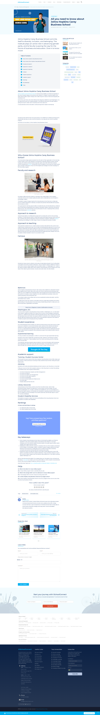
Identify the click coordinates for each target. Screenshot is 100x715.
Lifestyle (69, 74)
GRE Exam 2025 (21, 622)
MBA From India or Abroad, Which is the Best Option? (24, 534)
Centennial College (56, 663)
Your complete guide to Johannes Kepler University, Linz (44, 463)
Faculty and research (27, 64)
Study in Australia (39, 619)
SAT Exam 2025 (50, 622)
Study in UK (26, 619)
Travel (80, 79)
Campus (25, 71)
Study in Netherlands (54, 619)
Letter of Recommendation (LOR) (30, 637)
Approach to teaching (27, 69)
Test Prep (71, 79)
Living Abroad (74, 74)
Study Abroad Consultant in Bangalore (24, 626)
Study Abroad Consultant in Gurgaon (76, 626)
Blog (37, 663)
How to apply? (21, 637)
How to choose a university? (23, 633)
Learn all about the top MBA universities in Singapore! (29, 515)
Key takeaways (26, 82)
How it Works (39, 652)
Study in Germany (69, 619)
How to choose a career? (33, 633)
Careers (38, 665)
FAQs (24, 85)
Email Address (71, 663)
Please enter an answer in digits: (25, 557)
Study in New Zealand (77, 619)
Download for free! (89, 713)
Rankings (25, 79)
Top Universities (76, 79)
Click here (25, 459)
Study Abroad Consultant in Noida (63, 626)
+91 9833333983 (25, 697)
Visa (72, 82)
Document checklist (54, 637)
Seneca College (55, 666)
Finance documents (62, 637)
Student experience (27, 74)
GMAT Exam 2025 (28, 622)
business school (25, 493)
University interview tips (42, 633)
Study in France (46, 619)
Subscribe (75, 674)
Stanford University (56, 655)
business (29, 210)
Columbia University (56, 664)
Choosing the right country (70, 69)
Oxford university (56, 654)
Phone (70, 667)
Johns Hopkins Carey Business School (26, 93)
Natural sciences (67, 77)
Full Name (70, 658)
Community (39, 659)
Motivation (78, 74)
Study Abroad (78, 77)
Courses (77, 69)
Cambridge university (57, 659)
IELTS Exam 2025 (35, 622)
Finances (65, 74)
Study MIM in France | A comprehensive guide (38, 534)
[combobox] (69, 670)
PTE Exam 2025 (56, 622)
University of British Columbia (58, 668)
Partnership (39, 656)
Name (19, 550)
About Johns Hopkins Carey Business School (32, 58)
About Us (38, 654)
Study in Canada (32, 619)
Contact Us (38, 669)
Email (41, 550)
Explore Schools (40, 667)
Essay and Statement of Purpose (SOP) (43, 637)
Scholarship (39, 658)
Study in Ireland (62, 619)
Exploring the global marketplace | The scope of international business (53, 534)
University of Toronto (57, 657)
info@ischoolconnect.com (27, 701)
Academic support (27, 77)
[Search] (81, 2)
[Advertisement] (39, 111)
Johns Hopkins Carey (34, 493)
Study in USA (20, 619)
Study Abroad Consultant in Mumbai (50, 626)
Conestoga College (56, 661)
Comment (20, 565)
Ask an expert (39, 661)
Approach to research (27, 66)
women (30, 164)
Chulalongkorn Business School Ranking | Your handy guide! (49, 515)
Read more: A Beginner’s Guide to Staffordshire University (39, 307)
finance (56, 218)
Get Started (50, 606)
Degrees (76, 72)
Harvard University (56, 652)
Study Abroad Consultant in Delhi (38, 626)
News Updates (73, 77)
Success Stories (66, 79)
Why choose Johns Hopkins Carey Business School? (34, 61)
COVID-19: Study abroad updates (69, 72)
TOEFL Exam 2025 (43, 622)
